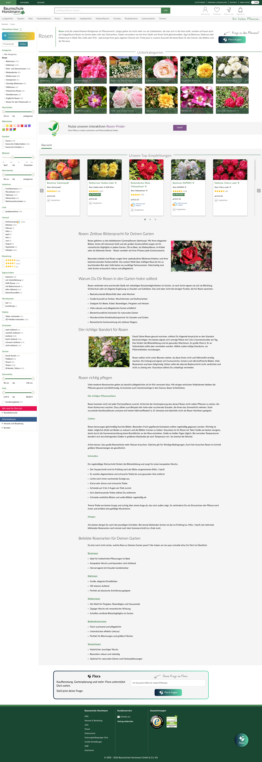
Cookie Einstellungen (93, 742)
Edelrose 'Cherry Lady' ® (227, 183)
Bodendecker (70, 19)
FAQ (86, 716)
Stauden (20, 19)
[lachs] (14, 125)
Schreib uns (125, 717)
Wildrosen (187, 111)
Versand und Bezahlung (13, 424)
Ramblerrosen (82, 111)
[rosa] (18, 125)
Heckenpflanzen (44, 19)
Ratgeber (24, 2)
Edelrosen (151, 81)
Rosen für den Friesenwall (123, 81)
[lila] (25, 125)
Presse (87, 729)
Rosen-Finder (115, 126)
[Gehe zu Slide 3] (155, 219)
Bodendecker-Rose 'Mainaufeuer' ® (140, 185)
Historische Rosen (226, 81)
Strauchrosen (94, 644)
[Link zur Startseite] (14, 11)
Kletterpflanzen (102, 19)
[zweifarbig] (7, 129)
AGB (86, 746)
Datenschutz (90, 733)
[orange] (10, 125)
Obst (30, 19)
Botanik (40, 2)
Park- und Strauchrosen (122, 111)
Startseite (4, 24)
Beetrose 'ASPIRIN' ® (183, 183)
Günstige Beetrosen (226, 111)
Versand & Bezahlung (217, 2)
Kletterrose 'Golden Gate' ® (103, 183)
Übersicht (46, 145)
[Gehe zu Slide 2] (150, 219)
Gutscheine (200, 2)
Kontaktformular (10, 413)
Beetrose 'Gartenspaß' (58, 183)
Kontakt (233, 2)
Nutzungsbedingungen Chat (96, 738)
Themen (162, 19)
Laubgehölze (7, 19)
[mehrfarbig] (14, 129)
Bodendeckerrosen (97, 621)
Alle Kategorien (10, 54)
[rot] (21, 125)
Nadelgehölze (86, 19)
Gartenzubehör (148, 19)
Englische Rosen (190, 81)
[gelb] (7, 125)
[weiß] (3, 125)
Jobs (86, 725)
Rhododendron (131, 19)
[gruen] (3, 129)
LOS (165, 10)
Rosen (57, 19)
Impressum (89, 750)
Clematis (117, 19)
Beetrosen (45, 81)
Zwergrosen (152, 111)
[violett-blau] (29, 125)
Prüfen (23, 44)
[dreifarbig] (10, 129)
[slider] (3, 111)
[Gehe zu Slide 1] (145, 219)
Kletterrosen (46, 111)
